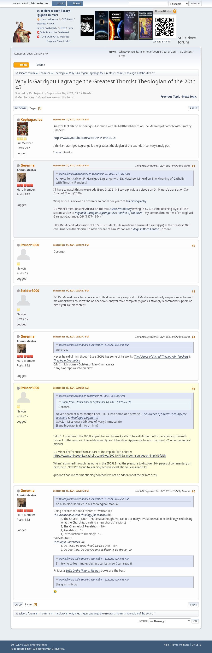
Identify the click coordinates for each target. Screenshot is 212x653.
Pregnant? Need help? (58, 40)
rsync (51, 23)
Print (193, 108)
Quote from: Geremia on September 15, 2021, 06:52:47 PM (92, 396)
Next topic (189, 96)
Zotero (40, 27)
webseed (41, 23)
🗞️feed (61, 27)
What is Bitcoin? (161, 41)
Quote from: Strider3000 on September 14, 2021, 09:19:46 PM (94, 345)
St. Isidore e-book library (53, 11)
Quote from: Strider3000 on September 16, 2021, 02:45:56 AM (94, 499)
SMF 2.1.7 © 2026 (20, 644)
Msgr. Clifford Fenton (145, 229)
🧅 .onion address (47, 19)
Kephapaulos (31, 119)
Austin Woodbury (121, 209)
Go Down (20, 108)
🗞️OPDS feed (66, 19)
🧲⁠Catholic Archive (47, 32)
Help (166, 644)
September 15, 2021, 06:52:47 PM (71, 336)
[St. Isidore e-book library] (18, 200)
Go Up (18, 604)
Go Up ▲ (196, 644)
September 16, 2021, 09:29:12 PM (71, 490)
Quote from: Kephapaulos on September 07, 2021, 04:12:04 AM (94, 173)
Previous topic (170, 96)
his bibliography (136, 201)
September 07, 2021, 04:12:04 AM (71, 119)
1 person (57, 152)
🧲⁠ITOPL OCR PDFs (47, 36)
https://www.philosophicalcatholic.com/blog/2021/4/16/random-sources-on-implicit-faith (109, 455)
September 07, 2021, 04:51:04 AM (71, 165)
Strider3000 (29, 245)
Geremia (27, 165)
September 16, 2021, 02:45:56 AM (71, 387)
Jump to (143, 621)
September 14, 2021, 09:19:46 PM (71, 244)
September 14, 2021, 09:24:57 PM (71, 290)
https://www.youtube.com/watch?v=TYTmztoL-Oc (84, 138)
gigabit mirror (47, 15)
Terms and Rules (180, 644)
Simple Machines (38, 644)
